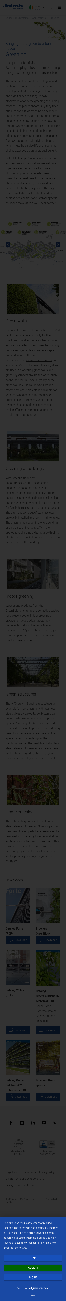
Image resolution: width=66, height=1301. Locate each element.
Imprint (33, 1295)
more (33, 1277)
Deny (33, 1258)
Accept (33, 1267)
